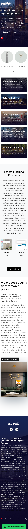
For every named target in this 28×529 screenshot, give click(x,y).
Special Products (9, 32)
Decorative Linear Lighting (14, 131)
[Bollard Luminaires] (7, 57)
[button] (13, 71)
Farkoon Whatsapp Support (15, 526)
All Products (14, 269)
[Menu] (25, 3)
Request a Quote (10, 359)
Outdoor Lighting (11, 98)
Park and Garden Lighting (14, 147)
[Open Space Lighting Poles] (21, 57)
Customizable (6, 242)
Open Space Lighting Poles (20, 67)
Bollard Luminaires (7, 66)
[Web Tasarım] (26, 519)
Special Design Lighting (14, 81)
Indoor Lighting (10, 114)
